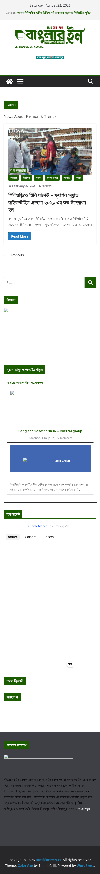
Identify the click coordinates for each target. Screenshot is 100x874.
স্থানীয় (78, 177)
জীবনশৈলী (26, 177)
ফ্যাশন (38, 177)
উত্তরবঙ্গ (13, 177)
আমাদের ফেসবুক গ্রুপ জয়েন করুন (25, 382)
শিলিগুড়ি (67, 177)
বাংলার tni (47, 186)
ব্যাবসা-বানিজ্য (52, 177)
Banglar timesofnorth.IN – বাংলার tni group (50, 431)
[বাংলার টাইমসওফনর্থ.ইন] (9, 81)
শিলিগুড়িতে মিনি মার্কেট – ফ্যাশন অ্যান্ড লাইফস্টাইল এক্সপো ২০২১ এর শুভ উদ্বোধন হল (47, 202)
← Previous (14, 255)
